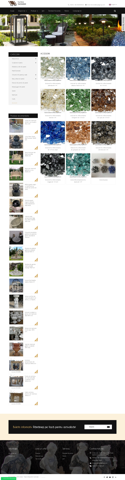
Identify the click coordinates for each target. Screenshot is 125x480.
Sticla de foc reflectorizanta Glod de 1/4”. (52, 116)
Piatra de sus (39, 456)
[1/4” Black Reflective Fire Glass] (53, 165)
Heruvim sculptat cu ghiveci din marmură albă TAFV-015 (30, 313)
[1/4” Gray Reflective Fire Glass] (103, 69)
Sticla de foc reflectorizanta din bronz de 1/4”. (103, 149)
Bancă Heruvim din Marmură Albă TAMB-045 (30, 154)
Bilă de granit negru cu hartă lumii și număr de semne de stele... (31, 187)
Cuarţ (13, 99)
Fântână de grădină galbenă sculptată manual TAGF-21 (30, 250)
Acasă (12, 11)
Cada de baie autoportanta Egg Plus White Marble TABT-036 (30, 219)
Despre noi (21, 11)
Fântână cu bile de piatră (19, 67)
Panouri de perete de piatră (20, 83)
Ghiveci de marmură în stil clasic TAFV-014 (30, 329)
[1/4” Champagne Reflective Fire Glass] (78, 133)
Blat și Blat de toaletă (18, 79)
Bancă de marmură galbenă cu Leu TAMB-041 (30, 170)
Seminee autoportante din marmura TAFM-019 (30, 361)
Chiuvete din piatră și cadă (19, 75)
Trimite (91, 427)
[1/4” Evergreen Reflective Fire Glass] (78, 101)
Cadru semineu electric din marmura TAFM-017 (31, 393)
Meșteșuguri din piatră (18, 87)
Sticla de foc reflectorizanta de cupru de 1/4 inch (103, 116)
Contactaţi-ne (77, 11)
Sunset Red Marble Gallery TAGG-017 (30, 281)
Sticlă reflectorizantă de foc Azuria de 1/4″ (78, 181)
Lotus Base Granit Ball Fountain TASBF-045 (31, 138)
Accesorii (71, 32)
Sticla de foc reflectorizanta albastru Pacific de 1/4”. (78, 84)
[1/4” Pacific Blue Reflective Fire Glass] (78, 69)
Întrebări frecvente (54, 11)
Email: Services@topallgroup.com (96, 5)
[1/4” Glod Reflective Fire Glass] (53, 101)
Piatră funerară (16, 71)
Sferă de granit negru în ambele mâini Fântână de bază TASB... (30, 203)
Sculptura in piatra (17, 63)
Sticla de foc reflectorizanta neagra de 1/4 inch (52, 181)
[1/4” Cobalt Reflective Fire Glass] (53, 133)
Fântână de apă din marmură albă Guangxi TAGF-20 (30, 265)
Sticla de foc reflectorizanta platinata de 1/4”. (52, 84)
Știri (43, 11)
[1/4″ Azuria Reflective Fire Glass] (78, 165)
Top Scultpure (39, 459)
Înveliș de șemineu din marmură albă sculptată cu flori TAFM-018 (30, 378)
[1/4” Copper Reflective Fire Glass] (103, 101)
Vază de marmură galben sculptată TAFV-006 (30, 345)
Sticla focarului (103, 180)
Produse (33, 11)
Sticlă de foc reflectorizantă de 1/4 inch (103, 84)
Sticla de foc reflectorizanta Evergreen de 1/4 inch (78, 116)
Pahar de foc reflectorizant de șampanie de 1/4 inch (78, 149)
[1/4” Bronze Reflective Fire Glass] (103, 133)
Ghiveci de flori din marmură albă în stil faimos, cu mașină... (30, 297)
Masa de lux (15, 59)
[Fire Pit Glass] (103, 165)
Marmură (14, 95)
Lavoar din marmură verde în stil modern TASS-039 (30, 122)
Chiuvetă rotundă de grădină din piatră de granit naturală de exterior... (31, 235)
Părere (67, 11)
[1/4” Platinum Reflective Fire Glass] (53, 69)
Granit (13, 91)
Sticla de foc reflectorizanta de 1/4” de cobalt (52, 149)
